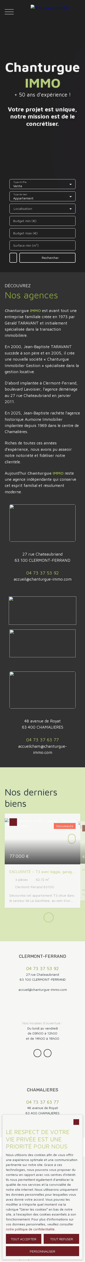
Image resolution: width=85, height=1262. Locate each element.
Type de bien (20, 194)
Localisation (23, 209)
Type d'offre (19, 182)
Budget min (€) (24, 221)
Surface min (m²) (25, 245)
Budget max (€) (25, 233)
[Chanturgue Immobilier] (56, 12)
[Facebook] (47, 1053)
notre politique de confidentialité (30, 1229)
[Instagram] (37, 1053)
